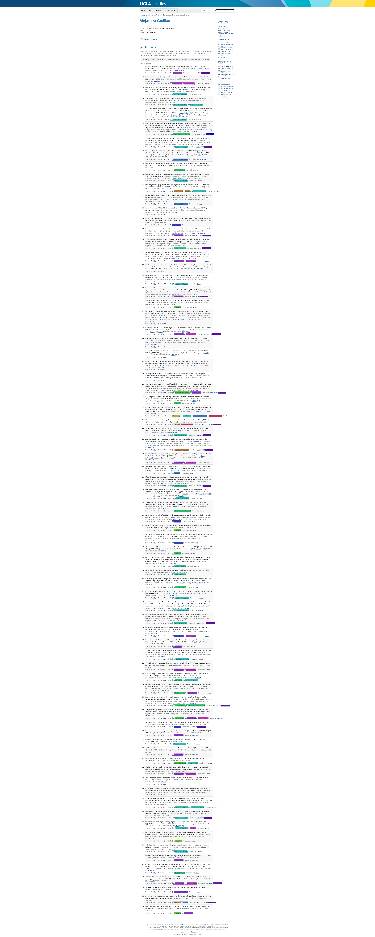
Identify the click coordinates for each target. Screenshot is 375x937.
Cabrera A (178, 317)
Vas (214, 416)
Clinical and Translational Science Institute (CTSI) (176, 924)
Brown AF (169, 132)
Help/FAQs (159, 11)
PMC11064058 (191, 294)
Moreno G (174, 302)
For (179, 763)
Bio (177, 191)
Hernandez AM (185, 165)
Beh (180, 450)
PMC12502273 (193, 132)
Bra (176, 424)
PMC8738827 (172, 563)
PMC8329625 (162, 508)
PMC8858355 (184, 483)
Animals (205, 159)
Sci (192, 828)
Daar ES (147, 342)
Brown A (159, 92)
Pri (180, 892)
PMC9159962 (201, 378)
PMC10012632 (150, 321)
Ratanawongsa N (196, 606)
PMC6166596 (191, 703)
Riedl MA (148, 889)
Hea (180, 134)
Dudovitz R (150, 222)
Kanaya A (191, 868)
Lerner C (175, 144)
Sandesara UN (204, 254)
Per (175, 225)
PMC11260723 (200, 233)
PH (204, 73)
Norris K (182, 199)
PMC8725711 (173, 305)
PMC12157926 (162, 157)
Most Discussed (173, 60)
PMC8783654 (149, 447)
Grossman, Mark (226, 91)
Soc (188, 83)
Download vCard (152, 32)
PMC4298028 (203, 792)
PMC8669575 (201, 519)
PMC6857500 (162, 657)
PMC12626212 (183, 117)
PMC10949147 (184, 246)
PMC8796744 (172, 433)
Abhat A (207, 68)
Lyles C (178, 583)
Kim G (190, 256)
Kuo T (201, 155)
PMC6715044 (197, 678)
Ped (176, 521)
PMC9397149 (162, 551)
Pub (176, 73)
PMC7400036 (184, 608)
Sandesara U (202, 130)
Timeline (184, 60)
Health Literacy (223, 32)
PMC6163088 (149, 716)
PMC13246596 (179, 70)
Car (175, 416)
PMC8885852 (202, 422)
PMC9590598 (186, 332)
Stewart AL (202, 115)
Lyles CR (182, 113)
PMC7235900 (179, 621)
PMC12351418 (199, 144)
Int (179, 248)
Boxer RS (159, 631)
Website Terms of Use (210, 929)
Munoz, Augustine (227, 93)
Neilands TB (149, 117)
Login (144, 15)
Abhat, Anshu (226, 47)
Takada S (183, 127)
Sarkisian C (188, 430)
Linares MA (165, 79)
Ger (176, 403)
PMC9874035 (155, 344)
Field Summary (195, 60)
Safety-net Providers (224, 30)
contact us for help (147, 55)
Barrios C (204, 456)
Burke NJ (185, 315)
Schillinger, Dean (227, 75)
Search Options (171, 11)
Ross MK (195, 142)
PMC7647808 (173, 595)
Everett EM (172, 79)
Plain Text (206, 60)
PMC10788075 (198, 269)
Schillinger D (149, 470)
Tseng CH (170, 292)
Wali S (189, 127)
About (150, 11)
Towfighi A (158, 422)
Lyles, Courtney (227, 51)
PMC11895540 (192, 258)
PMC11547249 (162, 201)
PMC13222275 (155, 81)
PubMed (153, 73)
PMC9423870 (175, 355)
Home (143, 11)
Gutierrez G (193, 68)
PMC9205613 (155, 633)
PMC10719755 (150, 281)
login (181, 53)
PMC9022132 (149, 540)
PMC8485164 (182, 496)
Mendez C (201, 68)
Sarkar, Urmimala (225, 77)
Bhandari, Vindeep (227, 86)
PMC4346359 (162, 782)
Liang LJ (159, 411)
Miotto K (196, 642)
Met (185, 416)
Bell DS (153, 92)
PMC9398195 (162, 367)
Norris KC (176, 319)
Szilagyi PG (197, 140)
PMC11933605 (173, 212)
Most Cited (160, 60)
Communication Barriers (226, 34)
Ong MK (158, 142)
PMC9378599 (196, 401)
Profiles (159, 3)
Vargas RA (148, 445)
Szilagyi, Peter (227, 49)
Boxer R (159, 401)
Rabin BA (155, 317)
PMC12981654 (191, 92)
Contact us (194, 932)
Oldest (152, 60)
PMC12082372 (198, 178)
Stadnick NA (163, 317)
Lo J (196, 130)
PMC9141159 (194, 390)
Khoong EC (157, 117)
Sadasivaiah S (185, 606)
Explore (222, 36)
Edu (176, 307)
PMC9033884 (203, 470)
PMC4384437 (149, 870)
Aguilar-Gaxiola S (203, 315)
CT (209, 134)
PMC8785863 (149, 460)
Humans (193, 73)
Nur (176, 473)
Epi (178, 718)
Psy (177, 646)
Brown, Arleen (227, 45)
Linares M (197, 90)
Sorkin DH (185, 317)
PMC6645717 (149, 667)
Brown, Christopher (227, 88)
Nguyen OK (177, 115)
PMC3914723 (149, 838)
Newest (144, 60)
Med (178, 94)
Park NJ (177, 256)
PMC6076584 (166, 690)
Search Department (226, 97)
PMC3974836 (179, 826)
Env (181, 393)
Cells (197, 73)
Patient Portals (223, 26)
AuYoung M (157, 315)
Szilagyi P (148, 595)
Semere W (198, 468)
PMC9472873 (155, 413)
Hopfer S (194, 443)
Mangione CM (150, 881)
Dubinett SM (207, 494)
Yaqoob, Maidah (226, 95)
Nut (180, 159)
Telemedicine (222, 28)
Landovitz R (171, 340)
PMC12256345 (166, 189)
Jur (191, 763)
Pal (177, 543)
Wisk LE (147, 92)
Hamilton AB (182, 130)
